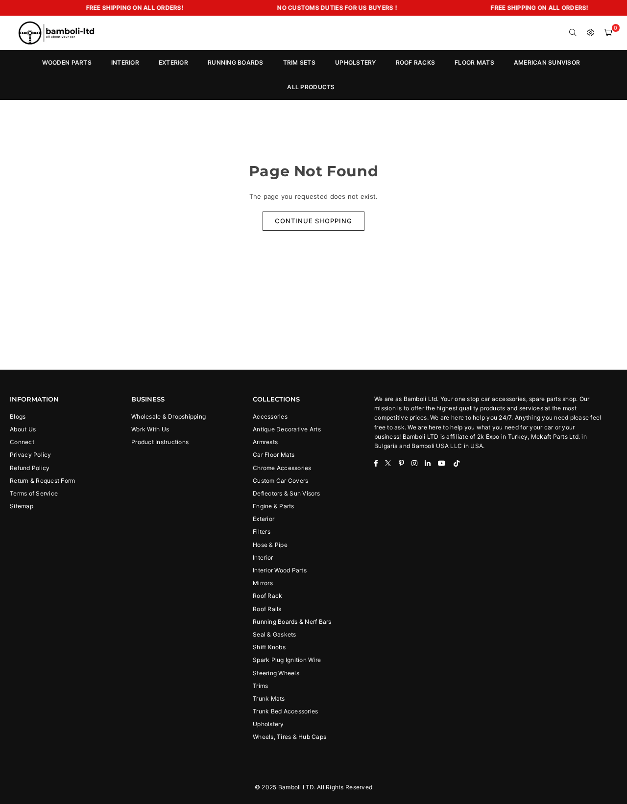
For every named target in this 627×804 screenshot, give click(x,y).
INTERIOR (125, 62)
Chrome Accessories (282, 468)
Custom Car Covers (280, 480)
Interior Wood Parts (280, 570)
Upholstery (268, 724)
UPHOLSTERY (355, 62)
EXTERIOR (173, 62)
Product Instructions (160, 442)
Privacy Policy (30, 454)
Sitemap (21, 506)
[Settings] (591, 33)
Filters (261, 531)
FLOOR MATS (474, 62)
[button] (608, 33)
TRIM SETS (299, 62)
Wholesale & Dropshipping (168, 416)
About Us (23, 429)
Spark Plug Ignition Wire (287, 659)
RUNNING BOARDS (236, 62)
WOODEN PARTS (67, 62)
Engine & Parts (273, 506)
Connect (22, 442)
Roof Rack (267, 595)
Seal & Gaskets (274, 634)
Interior (263, 557)
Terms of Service (34, 493)
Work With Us (150, 429)
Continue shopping (313, 221)
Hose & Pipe (270, 544)
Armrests (265, 442)
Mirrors (263, 583)
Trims (260, 685)
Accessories (270, 416)
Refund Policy (29, 468)
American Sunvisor (547, 62)
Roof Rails (267, 609)
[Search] (573, 33)
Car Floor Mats (274, 454)
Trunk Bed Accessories (285, 711)
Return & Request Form (42, 480)
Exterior (263, 518)
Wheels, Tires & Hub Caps (289, 736)
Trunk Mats (269, 698)
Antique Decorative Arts (287, 429)
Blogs (17, 416)
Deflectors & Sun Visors (286, 493)
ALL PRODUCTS (311, 87)
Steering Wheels (276, 673)
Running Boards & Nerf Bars (292, 621)
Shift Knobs (269, 647)
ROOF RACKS (415, 62)
